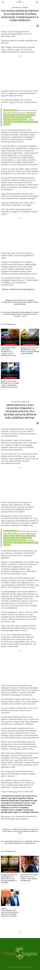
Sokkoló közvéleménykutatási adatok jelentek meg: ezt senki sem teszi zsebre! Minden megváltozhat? (10, 912)
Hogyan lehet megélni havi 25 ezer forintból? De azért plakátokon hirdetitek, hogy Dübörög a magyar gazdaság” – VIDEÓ (20, 314)
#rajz (16, 122)
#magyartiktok (20, 115)
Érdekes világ (25, 401)
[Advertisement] (20, 73)
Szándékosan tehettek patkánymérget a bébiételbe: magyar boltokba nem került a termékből (9, 878)
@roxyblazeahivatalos (10, 110)
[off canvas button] (3, 2)
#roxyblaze (14, 117)
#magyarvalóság (8, 122)
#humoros (11, 115)
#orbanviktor (16, 120)
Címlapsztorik (15, 401)
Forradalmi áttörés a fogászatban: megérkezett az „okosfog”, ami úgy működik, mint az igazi (8, 351)
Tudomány (25, 7)
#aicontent (6, 117)
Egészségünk (16, 7)
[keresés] (37, 2)
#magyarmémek (30, 115)
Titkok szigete (5, 25)
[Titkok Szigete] (20, 953)
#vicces (5, 115)
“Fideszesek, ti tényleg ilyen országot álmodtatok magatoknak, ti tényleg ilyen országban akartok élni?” (20, 831)
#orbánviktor (7, 120)
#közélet (24, 120)
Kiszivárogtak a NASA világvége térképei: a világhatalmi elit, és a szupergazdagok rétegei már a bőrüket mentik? (20, 302)
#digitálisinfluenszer (25, 117)
